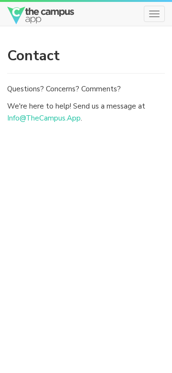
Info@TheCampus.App (44, 118)
